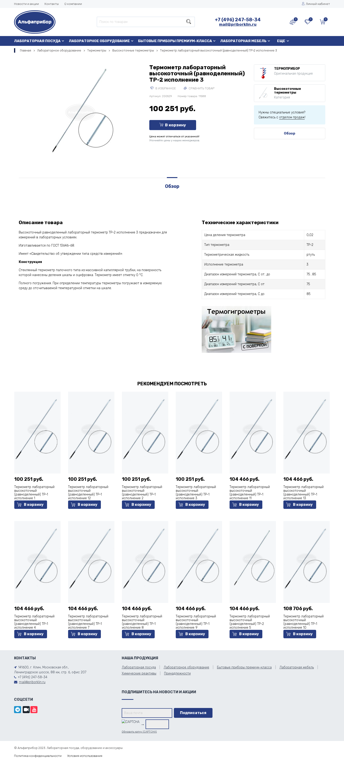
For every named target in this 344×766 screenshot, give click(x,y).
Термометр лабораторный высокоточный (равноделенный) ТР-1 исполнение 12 (88, 492)
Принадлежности (177, 673)
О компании (73, 4)
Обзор (289, 133)
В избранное (165, 88)
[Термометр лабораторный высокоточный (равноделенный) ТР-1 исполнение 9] (199, 558)
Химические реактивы (139, 673)
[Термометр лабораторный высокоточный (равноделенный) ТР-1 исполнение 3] (199, 429)
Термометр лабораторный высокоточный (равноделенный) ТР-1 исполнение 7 (88, 622)
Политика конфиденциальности (38, 756)
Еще (281, 41)
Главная (25, 50)
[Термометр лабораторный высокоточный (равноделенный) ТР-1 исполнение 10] (306, 558)
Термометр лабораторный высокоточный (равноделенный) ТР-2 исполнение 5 (250, 622)
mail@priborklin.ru (237, 24)
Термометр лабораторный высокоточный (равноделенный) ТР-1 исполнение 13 (303, 492)
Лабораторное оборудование (99, 41)
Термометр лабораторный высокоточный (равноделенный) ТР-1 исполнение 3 (196, 492)
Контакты (51, 4)
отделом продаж (292, 117)
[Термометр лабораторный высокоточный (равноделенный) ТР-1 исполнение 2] (145, 429)
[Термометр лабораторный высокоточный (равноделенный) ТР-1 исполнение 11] (253, 429)
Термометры (96, 50)
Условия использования (84, 756)
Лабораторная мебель (243, 41)
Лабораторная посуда (37, 41)
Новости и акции (26, 4)
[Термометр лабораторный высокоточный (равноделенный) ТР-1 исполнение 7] (91, 558)
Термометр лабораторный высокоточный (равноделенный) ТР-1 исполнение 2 (142, 492)
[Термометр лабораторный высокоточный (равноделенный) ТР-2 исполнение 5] (253, 558)
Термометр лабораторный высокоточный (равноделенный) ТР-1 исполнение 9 (196, 622)
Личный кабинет (318, 4)
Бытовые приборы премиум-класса (175, 41)
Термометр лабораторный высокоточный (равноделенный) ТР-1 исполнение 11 (250, 492)
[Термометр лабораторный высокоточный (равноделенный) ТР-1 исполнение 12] (91, 429)
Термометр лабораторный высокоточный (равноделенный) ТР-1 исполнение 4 (34, 622)
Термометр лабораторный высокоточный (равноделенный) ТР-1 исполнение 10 (303, 622)
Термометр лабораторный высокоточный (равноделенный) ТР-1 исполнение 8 (142, 622)
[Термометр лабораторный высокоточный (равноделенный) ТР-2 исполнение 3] (80, 111)
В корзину (175, 125)
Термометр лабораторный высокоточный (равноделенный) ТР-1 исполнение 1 (34, 492)
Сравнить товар (201, 88)
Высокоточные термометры (133, 50)
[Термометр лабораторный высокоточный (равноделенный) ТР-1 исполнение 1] (37, 429)
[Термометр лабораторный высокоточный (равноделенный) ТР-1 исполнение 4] (37, 558)
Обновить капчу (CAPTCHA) (139, 731)
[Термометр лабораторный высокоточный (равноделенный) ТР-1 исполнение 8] (145, 558)
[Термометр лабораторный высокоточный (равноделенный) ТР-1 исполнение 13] (306, 429)
